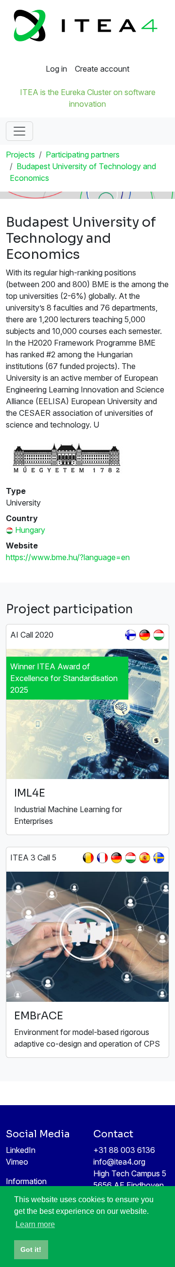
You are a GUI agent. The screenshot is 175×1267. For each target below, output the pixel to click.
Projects (20, 154)
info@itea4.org (119, 1162)
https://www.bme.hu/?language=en (68, 557)
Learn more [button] (35, 1224)
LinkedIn (20, 1150)
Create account (102, 69)
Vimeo (17, 1162)
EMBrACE (38, 1015)
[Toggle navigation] (19, 131)
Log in (56, 69)
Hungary (30, 530)
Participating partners (83, 154)
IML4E (29, 792)
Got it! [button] (30, 1249)
